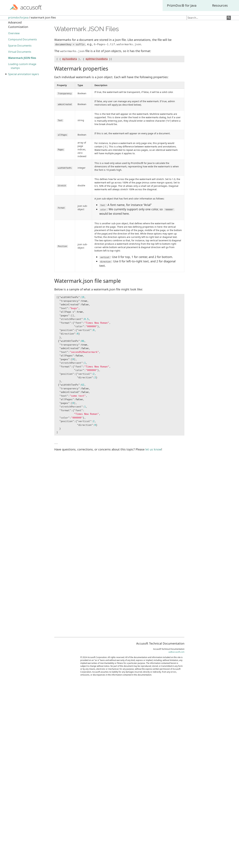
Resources (220, 5)
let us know (153, 449)
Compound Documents (22, 39)
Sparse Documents (20, 45)
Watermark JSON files (22, 58)
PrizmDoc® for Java (181, 5)
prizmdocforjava (18, 17)
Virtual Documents (19, 52)
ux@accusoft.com (176, 652)
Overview (14, 33)
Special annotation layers (23, 74)
